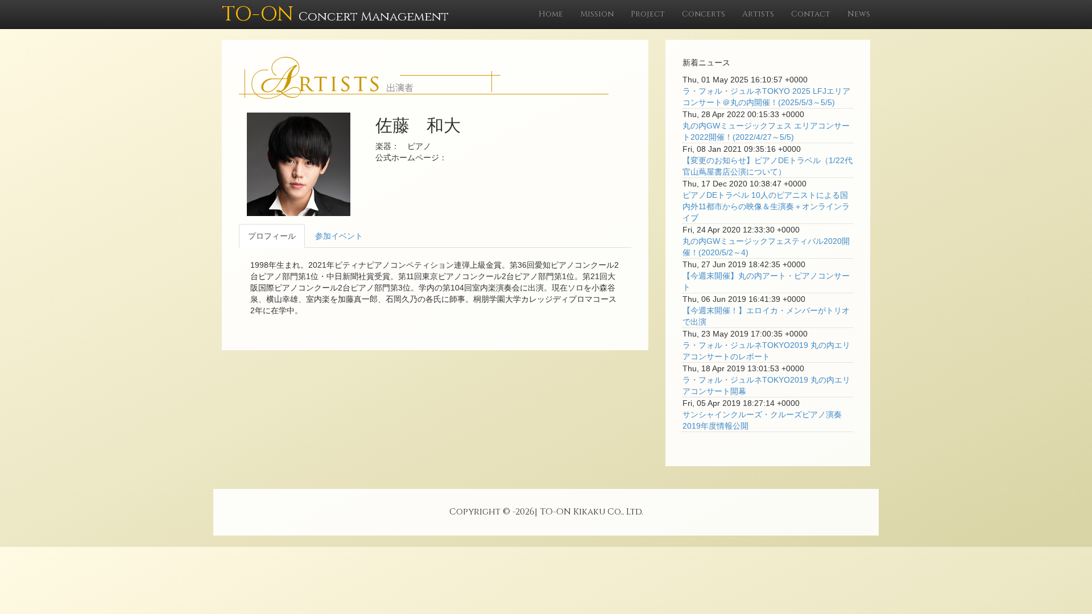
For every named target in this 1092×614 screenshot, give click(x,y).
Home (551, 14)
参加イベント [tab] (339, 235)
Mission (597, 14)
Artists (758, 14)
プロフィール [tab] (272, 235)
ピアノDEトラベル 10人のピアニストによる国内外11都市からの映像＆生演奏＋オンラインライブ (766, 206)
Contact (810, 14)
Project (648, 14)
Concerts (703, 14)
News (858, 14)
